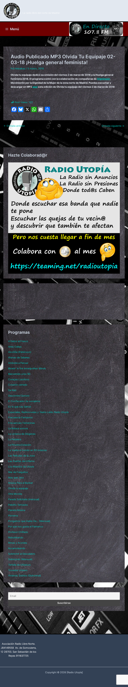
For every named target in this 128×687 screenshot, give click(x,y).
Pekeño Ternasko (18, 504)
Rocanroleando (16, 548)
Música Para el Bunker (20, 482)
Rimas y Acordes (17, 542)
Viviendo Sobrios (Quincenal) (24, 575)
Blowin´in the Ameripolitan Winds (27, 368)
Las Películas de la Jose (21, 455)
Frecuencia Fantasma (20, 417)
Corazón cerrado (17, 384)
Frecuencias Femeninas (21, 422)
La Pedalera (14, 439)
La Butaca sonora (18, 428)
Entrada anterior (14, 126)
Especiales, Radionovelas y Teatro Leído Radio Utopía (38, 412)
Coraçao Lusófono (18, 379)
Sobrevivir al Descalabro (21, 553)
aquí (35, 86)
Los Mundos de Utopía (21, 466)
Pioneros (13, 515)
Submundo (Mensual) (20, 559)
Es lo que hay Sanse (19, 406)
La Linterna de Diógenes (22, 433)
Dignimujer (103, 78)
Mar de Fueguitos (18, 472)
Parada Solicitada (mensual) (23, 499)
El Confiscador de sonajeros (24, 401)
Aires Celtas (15, 346)
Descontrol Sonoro (19, 395)
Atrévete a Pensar (18, 363)
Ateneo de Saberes (19, 357)
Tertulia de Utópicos (19, 564)
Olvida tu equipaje (18, 488)
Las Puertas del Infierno (21, 461)
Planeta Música (16, 510)
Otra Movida (15, 493)
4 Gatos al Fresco (18, 341)
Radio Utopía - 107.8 (41, 8)
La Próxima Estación (19, 444)
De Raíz (12, 390)
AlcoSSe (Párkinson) (19, 352)
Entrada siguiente (113, 126)
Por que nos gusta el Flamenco (25, 526)
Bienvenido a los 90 (19, 373)
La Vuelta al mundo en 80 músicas (27, 450)
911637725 (22, 655)
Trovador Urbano (18, 570)
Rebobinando (15, 537)
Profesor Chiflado (18, 532)
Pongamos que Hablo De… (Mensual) (29, 521)
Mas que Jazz (16, 477)
